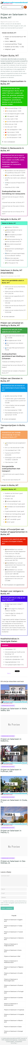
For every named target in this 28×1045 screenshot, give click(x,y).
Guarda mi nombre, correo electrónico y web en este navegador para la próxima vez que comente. (14, 902)
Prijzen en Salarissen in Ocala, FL (14, 801)
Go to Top (13, 1043)
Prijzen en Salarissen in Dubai (13, 1026)
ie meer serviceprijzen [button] (10, 419)
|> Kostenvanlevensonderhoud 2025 (10, 1038)
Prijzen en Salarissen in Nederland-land (11, 961)
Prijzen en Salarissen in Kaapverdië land (11, 944)
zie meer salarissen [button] (9, 316)
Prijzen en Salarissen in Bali (12, 956)
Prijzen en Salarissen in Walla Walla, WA (14, 709)
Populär (14, 915)
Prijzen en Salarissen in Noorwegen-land (11, 980)
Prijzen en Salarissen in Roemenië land (11, 1004)
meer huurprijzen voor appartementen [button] (14, 584)
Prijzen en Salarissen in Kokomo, (11, 740)
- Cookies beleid (21, 1040)
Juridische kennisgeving (11, 1040)
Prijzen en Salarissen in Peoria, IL (11, 831)
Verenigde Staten (8, 705)
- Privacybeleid (18, 1041)
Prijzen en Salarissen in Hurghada (14, 1010)
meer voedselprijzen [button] (9, 141)
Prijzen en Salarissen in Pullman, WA (11, 770)
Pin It (8, 673)
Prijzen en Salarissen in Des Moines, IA (13, 862)
